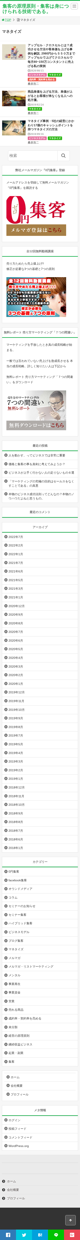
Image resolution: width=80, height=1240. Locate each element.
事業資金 (14, 992)
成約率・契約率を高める (42, 79)
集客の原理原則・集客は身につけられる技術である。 (36, 8)
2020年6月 (16, 640)
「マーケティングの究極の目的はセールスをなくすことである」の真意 (41, 483)
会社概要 (17, 1085)
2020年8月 (16, 623)
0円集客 (14, 871)
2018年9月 (16, 813)
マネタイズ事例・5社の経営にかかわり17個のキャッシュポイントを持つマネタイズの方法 (51, 125)
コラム (13, 897)
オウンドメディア (20, 888)
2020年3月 (16, 666)
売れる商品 (16, 1009)
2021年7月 (16, 563)
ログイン (14, 1120)
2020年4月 (16, 657)
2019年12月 (17, 692)
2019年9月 (16, 718)
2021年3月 (16, 588)
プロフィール (20, 1094)
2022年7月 (16, 537)
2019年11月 (16, 701)
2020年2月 (16, 675)
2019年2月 (16, 770)
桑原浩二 (33, 83)
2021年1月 (16, 597)
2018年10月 (17, 804)
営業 (12, 1001)
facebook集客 (18, 880)
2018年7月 (16, 830)
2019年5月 (16, 744)
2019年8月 (16, 727)
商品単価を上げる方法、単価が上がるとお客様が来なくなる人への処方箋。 (50, 96)
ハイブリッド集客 (20, 923)
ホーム (15, 1077)
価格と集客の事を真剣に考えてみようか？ (37, 464)
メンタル (14, 975)
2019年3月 (16, 761)
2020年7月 (16, 632)
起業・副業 (16, 1053)
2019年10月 (17, 709)
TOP (8, 20)
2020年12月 (17, 606)
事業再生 (14, 984)
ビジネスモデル (37, 74)
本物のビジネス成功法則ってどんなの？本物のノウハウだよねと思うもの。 (41, 496)
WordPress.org (19, 1146)
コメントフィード (20, 1137)
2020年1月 (16, 683)
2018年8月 (16, 822)
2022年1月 (16, 554)
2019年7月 (16, 735)
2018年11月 (16, 796)
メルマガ (14, 958)
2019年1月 (16, 778)
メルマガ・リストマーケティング (31, 966)
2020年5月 (16, 649)
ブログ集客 (16, 940)
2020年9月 (16, 614)
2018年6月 (16, 839)
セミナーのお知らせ (22, 906)
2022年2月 (16, 545)
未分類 (13, 1027)
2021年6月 (16, 571)
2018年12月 (17, 787)
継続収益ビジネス (20, 1044)
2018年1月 (16, 848)
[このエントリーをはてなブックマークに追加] (40, 1235)
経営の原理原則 (19, 1035)
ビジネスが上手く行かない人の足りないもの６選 (41, 472)
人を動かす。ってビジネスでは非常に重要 (37, 455)
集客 (12, 1061)
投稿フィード (17, 1128)
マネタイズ (55, 74)
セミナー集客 (17, 914)
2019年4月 (16, 753)
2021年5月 (16, 580)
